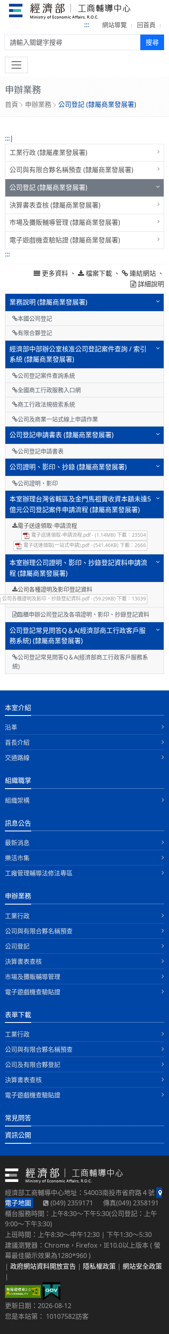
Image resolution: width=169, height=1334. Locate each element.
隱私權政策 (99, 1266)
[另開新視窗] (51, 1290)
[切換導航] (16, 65)
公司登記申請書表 (41, 451)
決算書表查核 (23, 961)
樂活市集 (17, 858)
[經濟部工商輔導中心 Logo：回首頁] (70, 12)
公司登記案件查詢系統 (46, 375)
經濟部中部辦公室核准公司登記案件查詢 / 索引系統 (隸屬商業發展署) (77, 354)
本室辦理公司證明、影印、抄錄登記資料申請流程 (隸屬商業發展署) (78, 568)
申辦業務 (38, 104)
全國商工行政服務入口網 (49, 390)
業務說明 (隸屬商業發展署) (48, 302)
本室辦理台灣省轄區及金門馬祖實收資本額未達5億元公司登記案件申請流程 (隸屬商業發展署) (80, 504)
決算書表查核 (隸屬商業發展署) (54, 205)
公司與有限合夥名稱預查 (39, 931)
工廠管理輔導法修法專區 (39, 873)
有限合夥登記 (35, 333)
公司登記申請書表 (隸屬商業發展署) (61, 434)
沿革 (11, 727)
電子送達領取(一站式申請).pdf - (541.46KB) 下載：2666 (84, 545)
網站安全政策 (142, 1266)
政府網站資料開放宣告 (43, 1266)
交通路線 (17, 757)
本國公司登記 (35, 318)
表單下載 (18, 1014)
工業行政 (17, 916)
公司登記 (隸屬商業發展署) (48, 187)
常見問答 (18, 1117)
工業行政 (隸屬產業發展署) (48, 152)
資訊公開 (18, 1135)
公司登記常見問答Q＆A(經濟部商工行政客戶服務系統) (80, 661)
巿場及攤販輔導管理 (32, 976)
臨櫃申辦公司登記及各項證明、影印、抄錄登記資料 (83, 614)
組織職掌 (18, 780)
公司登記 (17, 946)
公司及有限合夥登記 (32, 1064)
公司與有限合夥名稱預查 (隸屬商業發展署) (71, 169)
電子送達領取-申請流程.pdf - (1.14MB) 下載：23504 (88, 534)
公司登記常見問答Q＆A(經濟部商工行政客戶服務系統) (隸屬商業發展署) (77, 636)
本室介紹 (18, 707)
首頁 (11, 104)
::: (86, 24)
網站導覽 (114, 25)
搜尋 (152, 42)
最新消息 (17, 842)
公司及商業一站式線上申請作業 (58, 419)
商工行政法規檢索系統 (46, 404)
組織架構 (17, 800)
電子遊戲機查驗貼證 (32, 992)
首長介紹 (17, 742)
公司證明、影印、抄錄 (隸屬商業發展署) (68, 466)
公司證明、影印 (38, 483)
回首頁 (146, 25)
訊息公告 (18, 823)
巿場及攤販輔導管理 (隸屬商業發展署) (64, 222)
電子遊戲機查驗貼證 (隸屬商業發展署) (64, 240)
